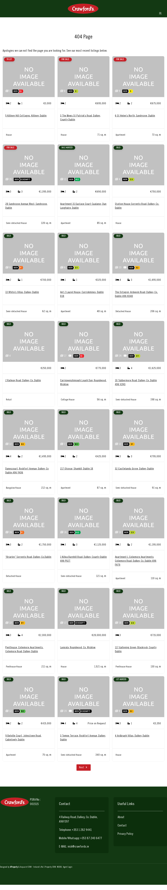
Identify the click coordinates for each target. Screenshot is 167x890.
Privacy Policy (125, 834)
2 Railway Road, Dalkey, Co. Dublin (23, 380)
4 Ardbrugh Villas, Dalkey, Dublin (132, 736)
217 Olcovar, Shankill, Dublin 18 (76, 469)
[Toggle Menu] (160, 13)
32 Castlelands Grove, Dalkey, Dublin (134, 469)
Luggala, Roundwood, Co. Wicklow (78, 647)
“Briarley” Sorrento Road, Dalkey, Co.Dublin (28, 557)
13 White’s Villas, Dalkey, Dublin (22, 292)
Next (82, 767)
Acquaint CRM (26, 867)
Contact (122, 825)
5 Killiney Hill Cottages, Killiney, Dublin (26, 116)
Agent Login (67, 867)
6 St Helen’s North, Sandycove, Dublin (135, 116)
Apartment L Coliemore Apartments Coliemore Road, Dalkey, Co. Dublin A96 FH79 (135, 561)
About (121, 817)
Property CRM (50, 867)
